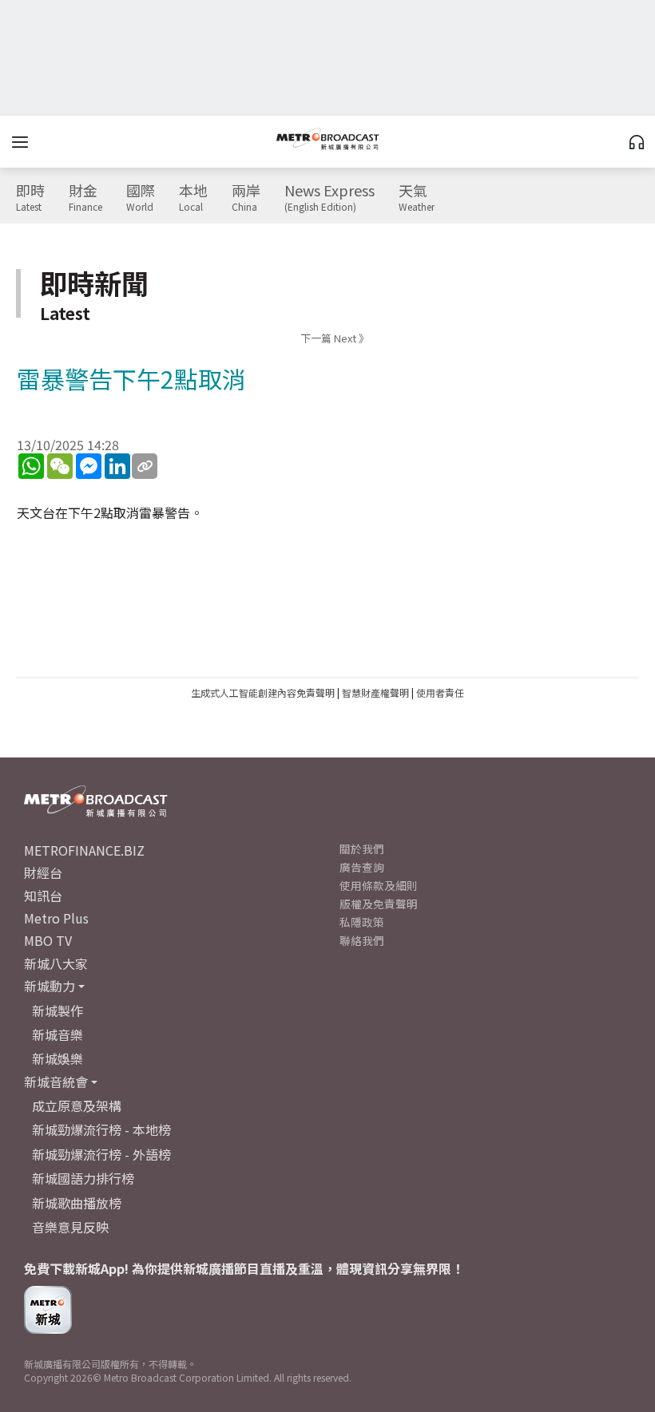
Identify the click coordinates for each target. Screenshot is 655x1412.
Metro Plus (56, 917)
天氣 (417, 198)
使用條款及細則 (378, 885)
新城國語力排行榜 (83, 1178)
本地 (193, 198)
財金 (85, 198)
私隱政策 (361, 922)
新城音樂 (57, 1034)
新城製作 (57, 1010)
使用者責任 (440, 692)
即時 (30, 198)
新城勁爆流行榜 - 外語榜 (101, 1154)
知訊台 (43, 895)
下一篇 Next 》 (334, 338)
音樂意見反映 (70, 1226)
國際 (140, 198)
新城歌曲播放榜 (76, 1202)
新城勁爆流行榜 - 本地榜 (101, 1129)
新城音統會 (56, 1081)
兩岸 (246, 198)
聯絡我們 (361, 940)
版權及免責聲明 (378, 904)
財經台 (43, 872)
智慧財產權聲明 (375, 692)
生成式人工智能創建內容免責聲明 (263, 692)
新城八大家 (56, 963)
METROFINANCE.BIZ (84, 850)
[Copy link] (144, 466)
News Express (329, 198)
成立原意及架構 (76, 1105)
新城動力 (49, 985)
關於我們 (361, 848)
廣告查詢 (361, 867)
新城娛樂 (57, 1058)
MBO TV (48, 940)
